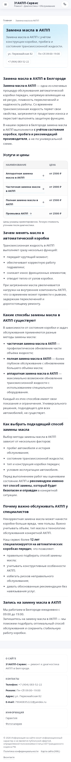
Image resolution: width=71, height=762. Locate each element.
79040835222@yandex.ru (30, 702)
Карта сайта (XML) (50, 751)
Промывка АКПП (17, 213)
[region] (35, 189)
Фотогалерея (14, 723)
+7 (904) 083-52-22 (18, 61)
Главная (7, 20)
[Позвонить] (65, 4)
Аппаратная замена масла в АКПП (19, 175)
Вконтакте (8, 757)
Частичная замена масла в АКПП (23, 189)
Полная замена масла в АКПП (22, 202)
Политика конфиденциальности (20, 751)
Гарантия (11, 718)
